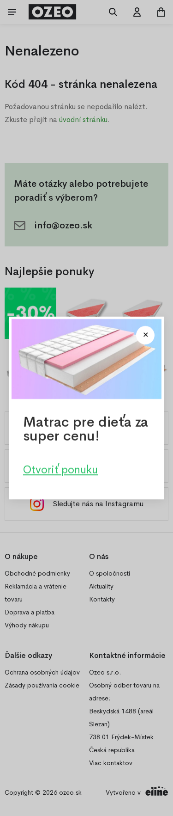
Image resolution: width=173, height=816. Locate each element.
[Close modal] (145, 335)
